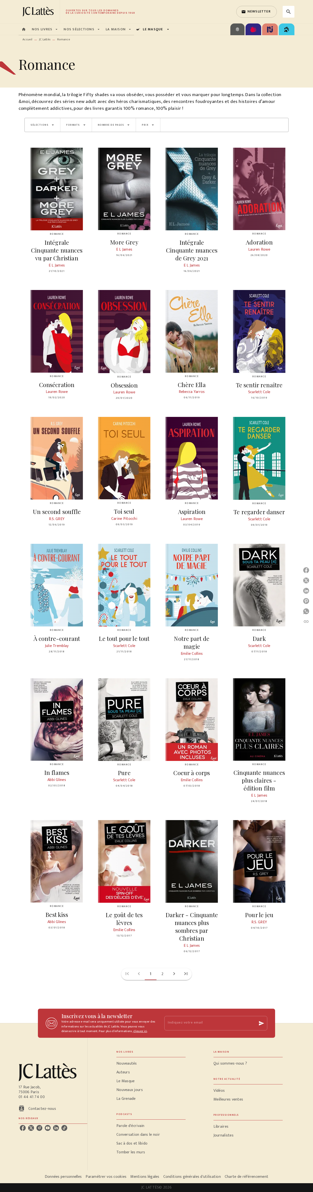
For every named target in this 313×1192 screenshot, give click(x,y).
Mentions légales (144, 1176)
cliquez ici (140, 1031)
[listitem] (23, 1128)
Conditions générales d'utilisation (192, 1176)
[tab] (24, 29)
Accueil (27, 39)
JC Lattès (45, 39)
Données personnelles (63, 1176)
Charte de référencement (246, 1176)
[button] (256, 12)
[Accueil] (39, 11)
